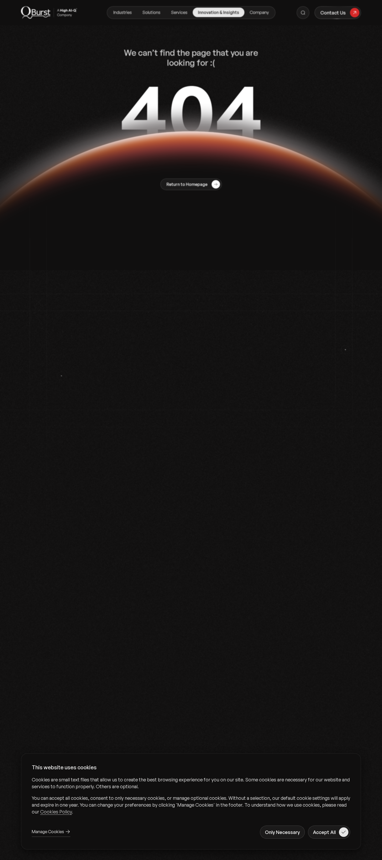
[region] (191, 795)
